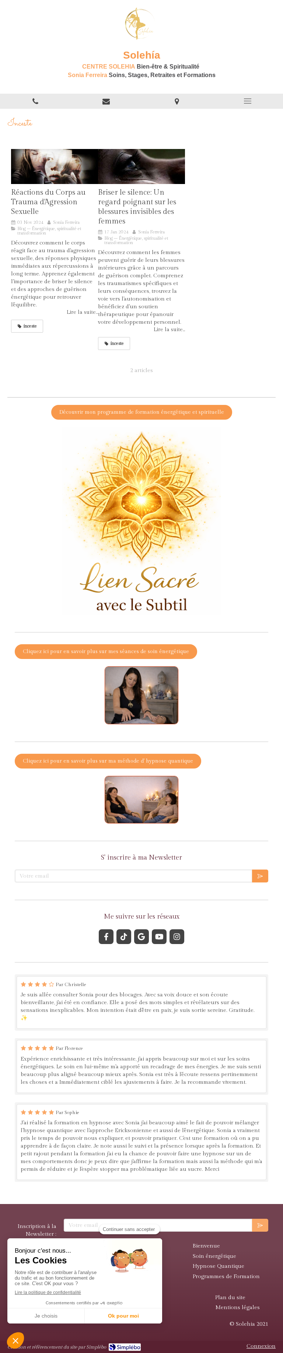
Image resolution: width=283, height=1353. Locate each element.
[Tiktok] (123, 936)
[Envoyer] (260, 876)
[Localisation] (177, 101)
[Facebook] (106, 936)
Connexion (261, 1346)
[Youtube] (159, 936)
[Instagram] (177, 936)
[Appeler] (35, 101)
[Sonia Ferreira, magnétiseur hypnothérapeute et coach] (141, 166)
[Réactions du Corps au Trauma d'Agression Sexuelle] (54, 166)
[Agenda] (106, 101)
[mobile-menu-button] (247, 101)
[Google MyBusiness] (141, 936)
